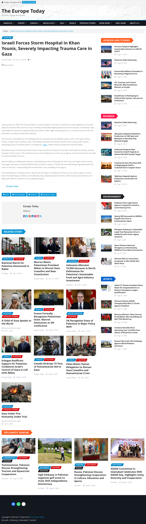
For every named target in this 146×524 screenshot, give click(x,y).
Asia (62, 23)
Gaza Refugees (19, 195)
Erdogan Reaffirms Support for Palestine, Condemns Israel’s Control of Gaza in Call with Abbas (15, 366)
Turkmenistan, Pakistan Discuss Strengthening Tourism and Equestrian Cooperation (15, 469)
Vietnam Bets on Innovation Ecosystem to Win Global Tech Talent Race (126, 261)
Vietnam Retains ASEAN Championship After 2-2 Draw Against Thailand (126, 303)
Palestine (34, 195)
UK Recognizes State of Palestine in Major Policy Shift (80, 323)
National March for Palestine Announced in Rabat (15, 266)
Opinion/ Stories (88, 23)
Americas (8, 23)
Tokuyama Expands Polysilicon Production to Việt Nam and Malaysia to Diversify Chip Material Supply (127, 137)
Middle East (49, 23)
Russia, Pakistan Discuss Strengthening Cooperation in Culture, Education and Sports (90, 476)
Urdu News (121, 23)
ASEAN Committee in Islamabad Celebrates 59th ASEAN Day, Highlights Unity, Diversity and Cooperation (127, 473)
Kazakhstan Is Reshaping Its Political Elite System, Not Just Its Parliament (128, 98)
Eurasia (34, 23)
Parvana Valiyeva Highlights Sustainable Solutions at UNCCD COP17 (128, 49)
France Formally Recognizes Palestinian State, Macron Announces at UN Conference (47, 319)
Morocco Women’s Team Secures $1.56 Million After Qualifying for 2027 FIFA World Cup (128, 316)
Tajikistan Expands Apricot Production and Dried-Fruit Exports (125, 178)
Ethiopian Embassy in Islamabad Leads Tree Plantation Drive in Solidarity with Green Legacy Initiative (128, 233)
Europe (21, 23)
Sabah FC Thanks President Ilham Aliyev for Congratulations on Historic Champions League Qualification (128, 289)
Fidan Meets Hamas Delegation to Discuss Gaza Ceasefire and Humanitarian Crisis (78, 368)
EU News (5, 273)
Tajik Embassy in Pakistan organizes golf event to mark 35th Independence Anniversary (53, 479)
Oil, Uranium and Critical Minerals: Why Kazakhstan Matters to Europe (125, 84)
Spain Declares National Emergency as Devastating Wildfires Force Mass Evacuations (128, 247)
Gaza (7, 195)
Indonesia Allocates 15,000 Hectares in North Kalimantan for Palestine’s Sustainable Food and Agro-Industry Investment (80, 272)
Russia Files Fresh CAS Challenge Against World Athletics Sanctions (128, 343)
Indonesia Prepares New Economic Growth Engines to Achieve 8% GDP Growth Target (127, 151)
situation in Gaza (49, 195)
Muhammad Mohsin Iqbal (11, 328)
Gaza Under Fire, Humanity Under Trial (14, 415)
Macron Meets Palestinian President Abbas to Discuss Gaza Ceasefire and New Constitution (47, 268)
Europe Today (7, 60)
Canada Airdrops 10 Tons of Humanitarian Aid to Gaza (48, 366)
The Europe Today (23, 10)
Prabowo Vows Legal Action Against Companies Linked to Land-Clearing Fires (126, 205)
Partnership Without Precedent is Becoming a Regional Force (128, 72)
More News (104, 23)
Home (5, 31)
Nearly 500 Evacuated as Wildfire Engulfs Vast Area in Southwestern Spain (128, 218)
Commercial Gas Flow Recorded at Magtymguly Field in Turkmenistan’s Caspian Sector (127, 165)
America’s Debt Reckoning (125, 60)
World (72, 23)
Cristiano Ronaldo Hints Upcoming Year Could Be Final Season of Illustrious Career (127, 330)
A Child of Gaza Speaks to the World (16, 322)
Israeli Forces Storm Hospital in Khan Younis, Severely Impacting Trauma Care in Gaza (41, 31)
